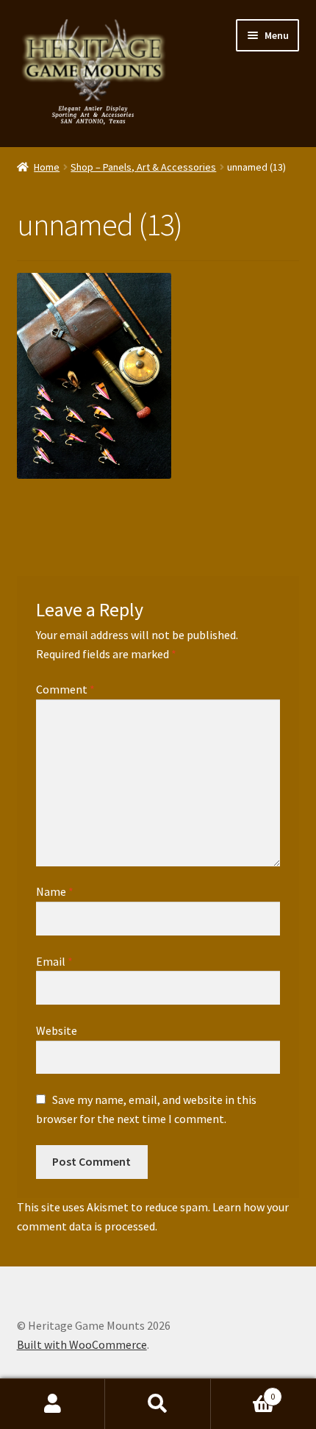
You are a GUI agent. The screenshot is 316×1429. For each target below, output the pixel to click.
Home (47, 167)
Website (56, 1030)
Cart (243, 1391)
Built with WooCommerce (82, 1344)
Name (54, 891)
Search (157, 1404)
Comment (65, 689)
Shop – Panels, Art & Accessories (143, 167)
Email (54, 961)
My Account (52, 1404)
